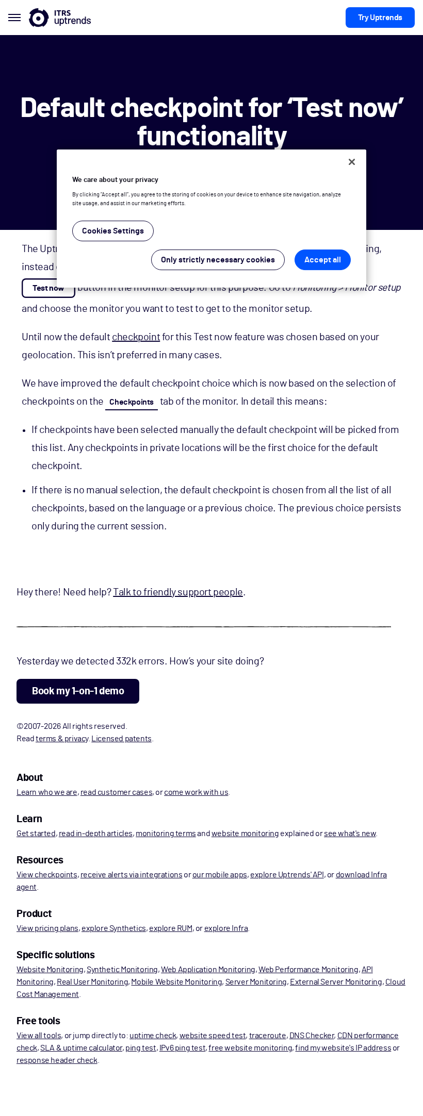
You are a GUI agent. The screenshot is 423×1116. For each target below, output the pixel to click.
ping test (140, 1048)
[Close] (351, 162)
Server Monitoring (256, 982)
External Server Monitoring (336, 982)
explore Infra (226, 928)
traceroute (267, 1035)
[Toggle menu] (14, 17)
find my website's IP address (343, 1048)
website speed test (213, 1035)
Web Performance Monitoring (308, 969)
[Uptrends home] (60, 17)
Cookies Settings (113, 231)
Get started (36, 833)
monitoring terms (166, 833)
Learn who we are (47, 792)
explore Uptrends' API (287, 875)
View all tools (39, 1035)
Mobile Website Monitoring (176, 982)
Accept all (322, 260)
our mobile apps (219, 875)
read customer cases (116, 792)
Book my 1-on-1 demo (78, 691)
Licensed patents (121, 739)
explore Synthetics (114, 928)
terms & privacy (62, 739)
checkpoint (136, 337)
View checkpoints (47, 875)
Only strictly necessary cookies (218, 260)
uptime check (152, 1035)
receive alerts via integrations (131, 875)
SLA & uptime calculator (81, 1048)
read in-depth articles (96, 833)
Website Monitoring (50, 969)
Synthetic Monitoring (122, 969)
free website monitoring (250, 1048)
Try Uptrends (380, 17)
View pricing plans (47, 928)
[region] (211, 218)
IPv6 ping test (182, 1048)
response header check (57, 1060)
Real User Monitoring (92, 982)
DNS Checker (311, 1035)
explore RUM (170, 928)
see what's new (350, 833)
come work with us (196, 792)
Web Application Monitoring (208, 969)
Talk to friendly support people (178, 592)
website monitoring (245, 833)
